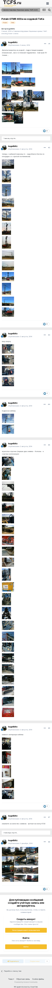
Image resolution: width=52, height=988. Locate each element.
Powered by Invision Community (26, 982)
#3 (49, 335)
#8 (49, 842)
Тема (10, 979)
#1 (49, 44)
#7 (49, 817)
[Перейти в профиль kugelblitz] (4, 43)
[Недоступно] (6, 68)
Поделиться (14, 961)
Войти (26, 947)
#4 (49, 404)
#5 (49, 445)
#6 (49, 728)
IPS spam (17, 987)
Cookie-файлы (38, 979)
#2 (49, 147)
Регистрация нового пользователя (26, 930)
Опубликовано (19, 45)
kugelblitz (11, 29)
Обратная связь (23, 979)
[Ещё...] (45, 43)
